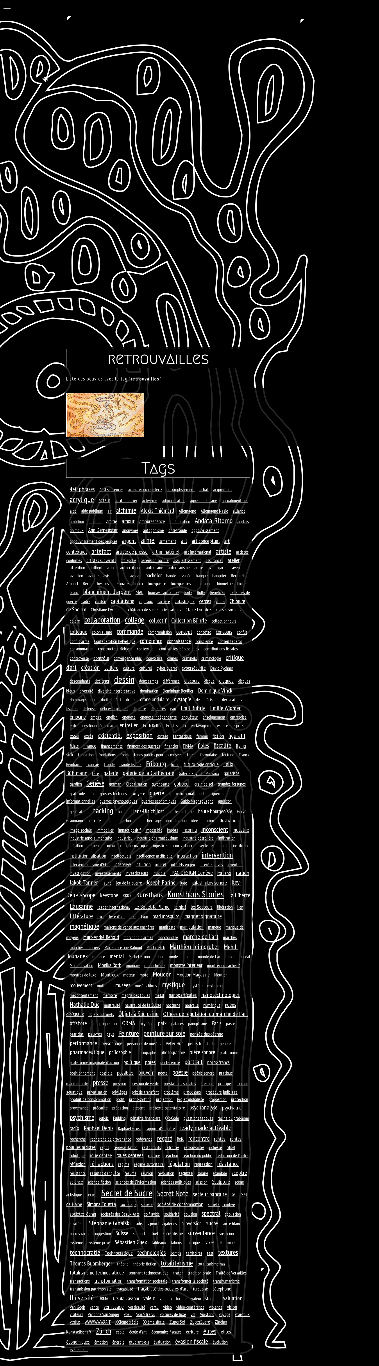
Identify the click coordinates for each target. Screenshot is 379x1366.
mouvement (81, 985)
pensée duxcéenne (206, 1033)
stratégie (77, 1224)
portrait (193, 1061)
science (76, 1181)
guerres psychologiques (118, 801)
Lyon (144, 916)
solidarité (171, 1214)
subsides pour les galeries (156, 1224)
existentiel (110, 735)
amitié (111, 521)
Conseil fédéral (230, 641)
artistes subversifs (101, 560)
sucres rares (79, 1233)
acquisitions (222, 489)
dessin (124, 679)
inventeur (235, 864)
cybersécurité (194, 667)
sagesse (186, 1173)
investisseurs (136, 873)
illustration (229, 820)
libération (225, 907)
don (93, 699)
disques (226, 680)
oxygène (146, 1023)
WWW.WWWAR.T (98, 1322)
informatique (136, 845)
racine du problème (233, 1118)
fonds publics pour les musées (158, 755)
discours (192, 680)
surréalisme (173, 1233)
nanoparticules (183, 994)
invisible (159, 873)
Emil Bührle (193, 708)
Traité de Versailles (231, 1273)
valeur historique (204, 1298)
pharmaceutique (87, 1052)
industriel (124, 838)
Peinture (128, 1033)
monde (187, 956)
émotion (101, 1342)
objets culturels (101, 1014)
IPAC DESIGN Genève (191, 873)
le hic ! (180, 906)
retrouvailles (194, 1147)
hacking (102, 810)
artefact (101, 551)
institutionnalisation (88, 855)
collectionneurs (223, 621)
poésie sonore (203, 1073)
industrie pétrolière (198, 838)
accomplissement (181, 489)
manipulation (192, 926)
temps (175, 1252)
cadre (85, 601)
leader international (113, 907)
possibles (125, 1072)
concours (224, 631)
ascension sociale (155, 560)
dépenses (158, 708)
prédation (120, 1108)
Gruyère (138, 793)
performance (83, 1043)
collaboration (102, 619)
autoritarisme (179, 567)
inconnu (189, 829)
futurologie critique (201, 764)
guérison (225, 801)
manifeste (167, 927)
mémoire (110, 995)
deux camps (148, 681)
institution (241, 845)
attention (77, 567)
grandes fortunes (232, 784)
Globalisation (136, 784)
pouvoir (146, 1072)
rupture (154, 1155)
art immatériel (165, 551)
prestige (207, 1083)
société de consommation (180, 1204)
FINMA (188, 746)
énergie (118, 1342)
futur (175, 764)
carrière (163, 601)
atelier (234, 560)
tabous (176, 1242)
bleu (139, 592)
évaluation (162, 1342)
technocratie (85, 1252)
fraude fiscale (130, 764)
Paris (217, 1023)
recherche (78, 1139)
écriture (192, 1332)
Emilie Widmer (225, 708)
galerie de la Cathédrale (148, 773)
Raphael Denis (98, 1128)
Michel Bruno (139, 956)
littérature (81, 916)
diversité (86, 691)
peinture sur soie (164, 1033)
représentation (126, 1147)
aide (73, 511)
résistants (78, 1173)
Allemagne (187, 511)
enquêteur (189, 717)
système (76, 1242)
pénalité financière (145, 1118)
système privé (99, 1242)
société (147, 1204)
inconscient (214, 829)
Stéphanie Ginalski (110, 1223)
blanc (74, 592)
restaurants (151, 1147)
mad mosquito (166, 916)
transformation (108, 1280)
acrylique (82, 499)
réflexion (78, 1164)
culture (129, 668)
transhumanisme (226, 1281)
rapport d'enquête (160, 1128)
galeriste (232, 773)
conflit (242, 632)
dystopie (182, 699)
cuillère (111, 667)
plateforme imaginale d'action (94, 1062)
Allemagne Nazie (214, 511)
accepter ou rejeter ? (145, 489)
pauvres (95, 1033)
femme (202, 736)
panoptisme (197, 1023)
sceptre (239, 1173)
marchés (230, 937)
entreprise (238, 717)
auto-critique (130, 567)
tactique (193, 1242)
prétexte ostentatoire (167, 1108)
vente (94, 1307)
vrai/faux (242, 1314)
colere (75, 621)
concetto (204, 632)
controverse (79, 658)
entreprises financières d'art (92, 725)
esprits (238, 725)
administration (173, 500)
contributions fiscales (221, 649)
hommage (113, 820)
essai (74, 735)
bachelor (153, 575)
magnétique (84, 926)
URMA (103, 1298)
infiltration (226, 838)
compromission (160, 632)
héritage (154, 820)
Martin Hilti (156, 947)
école (120, 1332)
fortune (228, 755)
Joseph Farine (161, 882)
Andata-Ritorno (214, 520)
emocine (78, 716)
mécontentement (84, 995)
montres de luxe (83, 975)
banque (202, 576)
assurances (214, 560)
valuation (232, 1298)
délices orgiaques (114, 708)
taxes (209, 1242)
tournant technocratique (148, 1273)
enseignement (214, 717)
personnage (112, 1043)
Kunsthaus (149, 894)
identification (176, 820)
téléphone (222, 1288)
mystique (173, 984)
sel (234, 1194)
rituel (231, 1147)
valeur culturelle (173, 1298)
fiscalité (222, 745)
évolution (220, 1342)
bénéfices (217, 592)
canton (100, 601)
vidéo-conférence (190, 1307)
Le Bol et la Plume (152, 906)
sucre (212, 1223)
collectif (158, 620)
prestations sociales (180, 1083)
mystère (196, 985)
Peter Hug (175, 1043)
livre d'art (117, 916)
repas (104, 1147)
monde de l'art (210, 956)
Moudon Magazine (193, 974)
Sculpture (221, 1181)
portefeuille (170, 1062)
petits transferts (201, 1043)
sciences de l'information (135, 1182)
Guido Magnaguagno (197, 801)
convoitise (154, 658)
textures (228, 1252)
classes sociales (228, 610)
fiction (218, 735)
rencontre (198, 1138)
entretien (129, 725)
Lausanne (81, 906)
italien (242, 872)
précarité (100, 1108)
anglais (243, 521)
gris (92, 793)
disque (209, 681)
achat (204, 489)
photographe (146, 1052)
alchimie (126, 510)
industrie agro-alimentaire (91, 838)
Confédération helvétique (114, 641)
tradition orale (199, 1273)
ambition (77, 521)
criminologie (211, 658)
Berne (87, 583)
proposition (218, 1099)
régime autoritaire (149, 1164)
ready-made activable (205, 1127)
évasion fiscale (191, 1341)
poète (163, 1073)
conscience (204, 641)
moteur (129, 975)
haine (122, 811)
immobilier (105, 830)
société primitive (221, 1204)
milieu (159, 956)
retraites (172, 1147)
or (116, 1023)
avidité (93, 576)
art (184, 540)
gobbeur (182, 783)
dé (198, 699)
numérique (211, 1005)
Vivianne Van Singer (103, 1314)
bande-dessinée (178, 576)
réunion (147, 1173)
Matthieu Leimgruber (194, 946)
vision (232, 1306)
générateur (79, 811)
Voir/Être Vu (145, 1314)
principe (224, 1083)
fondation (86, 755)
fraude (109, 764)
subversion (191, 1223)
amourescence (152, 521)
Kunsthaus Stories (195, 894)
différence (171, 681)
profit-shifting (140, 1099)
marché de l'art (200, 936)
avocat (135, 576)
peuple (225, 1043)
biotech (243, 583)
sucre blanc (231, 1224)
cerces (205, 601)
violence (215, 1307)
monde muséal (238, 956)
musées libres (146, 985)
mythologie (216, 985)
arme (148, 540)
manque (214, 927)
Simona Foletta (101, 1204)
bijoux (138, 583)
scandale (220, 1173)
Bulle (201, 592)
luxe (132, 916)
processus (192, 1091)
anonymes (130, 530)
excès (88, 736)
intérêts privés (211, 864)
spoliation (233, 1214)
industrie (241, 829)
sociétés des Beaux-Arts (120, 1214)
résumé (130, 1173)
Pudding (119, 1118)
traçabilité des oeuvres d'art (163, 1288)
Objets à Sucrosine (138, 1014)
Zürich (103, 1330)
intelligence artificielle (154, 856)
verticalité (136, 1307)
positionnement (82, 1073)
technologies (151, 1252)
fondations (107, 755)
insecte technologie (212, 845)
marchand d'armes (138, 937)
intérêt (160, 864)
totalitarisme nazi (211, 1264)
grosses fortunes (113, 793)
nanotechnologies (220, 995)
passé (230, 1023)
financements (112, 746)
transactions (80, 1281)
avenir (237, 567)
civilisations (171, 610)
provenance (79, 1108)
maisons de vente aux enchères (129, 927)
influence (95, 845)
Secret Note (172, 1193)
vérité (75, 1321)
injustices (160, 845)
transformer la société (190, 1281)
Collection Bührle (189, 620)
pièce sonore (202, 1052)
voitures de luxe (173, 1314)
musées (122, 985)
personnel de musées (144, 1043)
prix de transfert (145, 1092)
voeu (128, 1314)
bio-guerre (157, 583)
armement (167, 541)
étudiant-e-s (139, 1342)
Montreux (110, 974)
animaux (77, 530)
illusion (208, 820)
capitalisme (122, 601)
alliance (239, 511)
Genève (95, 783)
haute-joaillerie (181, 811)
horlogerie (134, 820)
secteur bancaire (210, 1194)
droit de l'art (111, 699)
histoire (94, 820)
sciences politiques (176, 1182)
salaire (202, 1173)
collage (134, 619)
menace (98, 956)
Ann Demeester (103, 529)
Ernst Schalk (176, 725)
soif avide (152, 1214)
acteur (104, 500)
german (115, 784)
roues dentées (129, 1155)
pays (110, 1034)
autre (198, 567)
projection (164, 1099)
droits (130, 699)
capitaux (146, 601)
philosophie (120, 1052)
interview (122, 864)
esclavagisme (201, 725)
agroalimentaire (235, 500)
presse (100, 1082)
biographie (204, 583)
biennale (121, 583)
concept (184, 631)
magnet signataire (203, 916)
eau (173, 708)
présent (138, 1108)
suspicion (226, 1233)
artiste (223, 551)
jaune (106, 883)
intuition (143, 864)
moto (144, 975)
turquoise (200, 1289)
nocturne (173, 1005)
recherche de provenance (110, 1139)
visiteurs (76, 1314)
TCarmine (227, 1242)
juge (183, 883)
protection (239, 1099)
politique (132, 1062)
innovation (182, 845)
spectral (211, 1213)
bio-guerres (181, 583)
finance (89, 745)
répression (203, 1164)
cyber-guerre (167, 668)
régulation (179, 1163)
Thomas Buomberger (91, 1263)
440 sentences (111, 489)
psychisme (82, 1117)
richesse (215, 1147)
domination (149, 691)
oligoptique (100, 1023)
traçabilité (124, 1289)
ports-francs (218, 1062)
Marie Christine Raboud (123, 947)
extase (162, 736)
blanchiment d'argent (107, 592)
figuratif (237, 735)
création (90, 667)
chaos (220, 601)
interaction (187, 855)
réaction (171, 1155)
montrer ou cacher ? (223, 965)
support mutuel (145, 1233)
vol (193, 1314)
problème (171, 1092)
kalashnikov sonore (209, 882)
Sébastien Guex (131, 1242)
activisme (149, 500)
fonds (124, 755)
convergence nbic (128, 658)
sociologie (128, 1204)
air (109, 511)
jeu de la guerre (129, 883)
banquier (219, 576)
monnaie (133, 965)
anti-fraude (177, 530)
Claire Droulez (198, 609)
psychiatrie (231, 1107)
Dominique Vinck (215, 690)
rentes (219, 1138)
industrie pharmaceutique (157, 838)
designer (102, 680)
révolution (166, 1173)
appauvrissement (205, 530)
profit (120, 1099)
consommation (81, 649)
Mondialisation (81, 965)
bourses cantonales (163, 592)
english (112, 717)
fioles (203, 745)
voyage (224, 1314)
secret (92, 1194)
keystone (109, 895)
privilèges (119, 1092)
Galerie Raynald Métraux (199, 773)
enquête (129, 717)
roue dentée (101, 1155)
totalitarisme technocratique (97, 1272)
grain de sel (203, 784)
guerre (157, 793)
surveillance (201, 1233)
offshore (78, 1023)
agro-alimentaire (203, 500)
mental (117, 956)
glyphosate (161, 784)
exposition (139, 735)
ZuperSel (177, 1321)
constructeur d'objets (115, 649)
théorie (123, 1264)
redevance (144, 1139)
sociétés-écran (83, 1213)
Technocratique (119, 1252)
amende (95, 521)
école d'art (138, 1332)
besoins (103, 583)
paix (162, 1023)
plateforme (229, 1052)
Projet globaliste (190, 1099)
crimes (172, 658)
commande (130, 631)
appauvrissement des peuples (93, 541)
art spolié (128, 560)
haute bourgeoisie (215, 811)
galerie (111, 773)
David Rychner (221, 668)
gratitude (77, 793)
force (191, 755)
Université (82, 1297)
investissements (108, 873)
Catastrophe (185, 601)
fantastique (182, 736)
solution (190, 1214)
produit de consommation (90, 1099)
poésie (180, 1072)
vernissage (114, 1306)
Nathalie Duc (84, 1004)
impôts (172, 830)
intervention (217, 855)
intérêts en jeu (183, 864)
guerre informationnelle (188, 793)
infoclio (114, 845)
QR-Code (172, 1118)
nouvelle (192, 1005)
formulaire (208, 755)
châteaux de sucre (143, 610)
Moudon (162, 974)
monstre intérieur (186, 965)
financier (171, 746)
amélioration (180, 521)
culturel (145, 668)
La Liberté (239, 895)
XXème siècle (154, 1322)
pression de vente (145, 1083)
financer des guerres (143, 746)
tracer (178, 1273)
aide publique (92, 511)
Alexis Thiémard (157, 510)
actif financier (126, 500)
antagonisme (153, 530)
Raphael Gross (129, 1128)
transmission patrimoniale (91, 1289)
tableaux (159, 1242)
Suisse (122, 1233)
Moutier (220, 975)
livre (100, 916)
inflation (76, 845)
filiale (74, 746)
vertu (154, 1307)
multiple (104, 985)
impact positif (129, 830)
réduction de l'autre (232, 1155)
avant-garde (217, 567)
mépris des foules (136, 995)
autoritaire (154, 567)
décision (210, 699)
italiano (224, 873)
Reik (180, 1139)
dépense (139, 708)
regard (164, 1138)
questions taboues (198, 1118)
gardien (76, 784)
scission (201, 1182)
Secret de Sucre (126, 1193)
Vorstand (207, 1314)
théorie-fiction (144, 1264)
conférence (151, 640)
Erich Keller (152, 725)
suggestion (102, 1233)
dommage (78, 699)
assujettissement (187, 560)
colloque (78, 631)
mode (173, 956)
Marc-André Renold (101, 937)
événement (79, 1349)
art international (197, 552)
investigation (80, 873)
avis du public (114, 576)
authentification (103, 567)
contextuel (146, 649)
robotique (77, 1155)
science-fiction (99, 1182)
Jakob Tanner (84, 882)
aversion (76, 576)
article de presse (132, 551)
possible (106, 1073)
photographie (173, 1052)
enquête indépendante (158, 717)
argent (129, 541)
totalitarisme (177, 1262)
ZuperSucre (200, 1321)
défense (89, 708)
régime (123, 1164)
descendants (80, 681)
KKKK (127, 895)
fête (95, 773)
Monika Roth (109, 965)
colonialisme (102, 632)
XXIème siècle (126, 1322)
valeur (149, 1298)
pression (119, 1083)
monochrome (154, 965)
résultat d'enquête (105, 1173)
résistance (228, 1164)
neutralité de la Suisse (143, 1005)
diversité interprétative (116, 691)
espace (222, 725)
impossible (153, 830)
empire (96, 717)
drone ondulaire (154, 699)
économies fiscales (166, 1332)
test (210, 1253)
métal (159, 995)
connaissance (179, 641)
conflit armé (79, 641)
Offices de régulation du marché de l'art (205, 1014)
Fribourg (156, 763)
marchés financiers (85, 947)
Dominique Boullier (178, 691)
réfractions (102, 1164)
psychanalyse (204, 1107)
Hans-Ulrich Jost (147, 811)
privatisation (97, 1092)
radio (74, 1128)
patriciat (77, 1034)
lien (240, 907)
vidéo (167, 1307)
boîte (188, 592)
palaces (177, 1023)
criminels (189, 658)
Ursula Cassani (126, 1298)
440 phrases (82, 489)
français (92, 764)
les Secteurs (202, 906)
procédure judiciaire (222, 1092)
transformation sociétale (147, 1281)
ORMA (128, 1023)
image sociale (81, 830)
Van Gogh (77, 1307)
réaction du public (197, 1155)
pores (150, 1062)
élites (209, 1331)
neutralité (112, 1005)
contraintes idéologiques (179, 649)
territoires (194, 1253)
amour (128, 521)
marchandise (168, 937)
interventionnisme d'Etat (90, 864)
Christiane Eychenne (107, 610)
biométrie (225, 583)
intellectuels (121, 856)
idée (194, 820)
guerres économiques (159, 801)
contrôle (101, 658)
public (104, 1118)
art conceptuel (206, 540)
